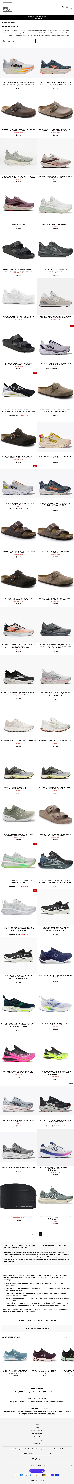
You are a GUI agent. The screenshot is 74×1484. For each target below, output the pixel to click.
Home (4, 22)
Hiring (37, 1424)
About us (37, 1443)
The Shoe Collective (36, 1465)
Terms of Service (37, 1430)
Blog (37, 1427)
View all (67, 1337)
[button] (52, 1074)
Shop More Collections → (37, 1328)
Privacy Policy (37, 1440)
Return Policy (37, 1437)
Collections (11, 22)
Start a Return (37, 1433)
